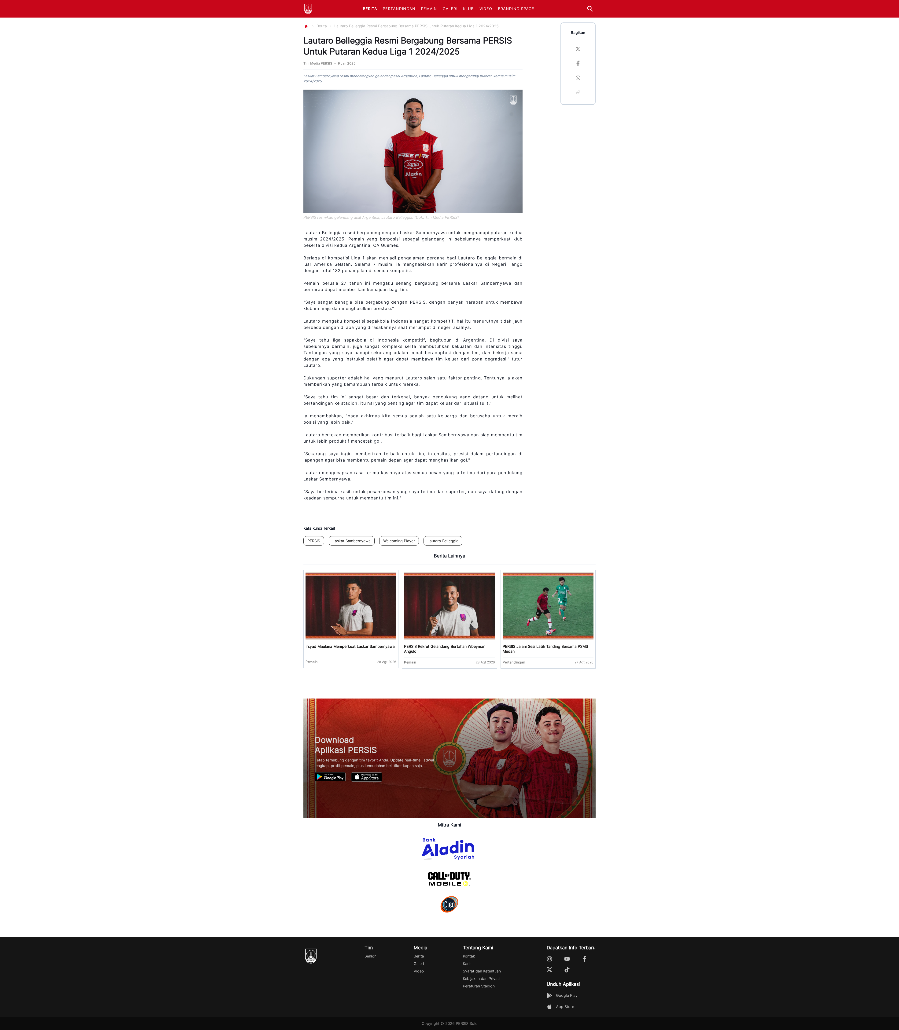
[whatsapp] (578, 78)
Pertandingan (399, 8)
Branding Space (516, 8)
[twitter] (578, 49)
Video (485, 8)
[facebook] (578, 64)
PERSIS (313, 541)
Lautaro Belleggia (442, 541)
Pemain (429, 8)
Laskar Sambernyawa (352, 541)
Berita (370, 8)
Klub (468, 8)
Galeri (450, 8)
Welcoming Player (399, 541)
